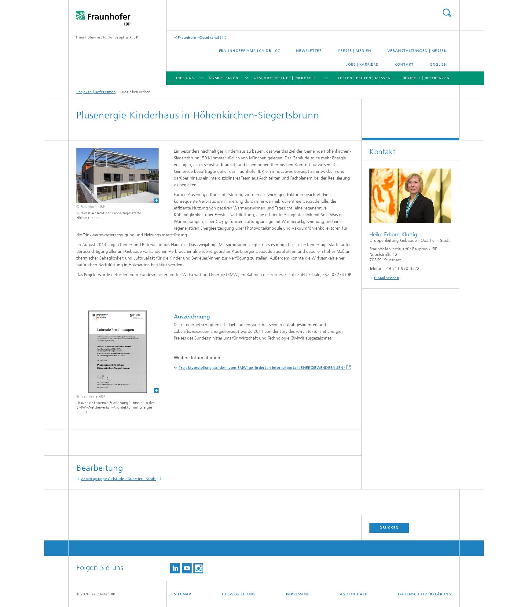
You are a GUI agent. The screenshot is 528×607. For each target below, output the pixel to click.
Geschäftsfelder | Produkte (285, 78)
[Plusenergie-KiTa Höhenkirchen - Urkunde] (114, 352)
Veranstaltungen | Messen (417, 51)
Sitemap (182, 594)
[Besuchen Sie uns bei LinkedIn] (175, 568)
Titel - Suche (447, 13)
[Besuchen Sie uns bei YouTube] (187, 568)
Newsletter (309, 51)
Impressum (297, 594)
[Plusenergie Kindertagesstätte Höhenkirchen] (114, 175)
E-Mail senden (386, 278)
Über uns (184, 78)
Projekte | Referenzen (426, 78)
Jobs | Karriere (362, 64)
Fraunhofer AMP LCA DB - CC (249, 51)
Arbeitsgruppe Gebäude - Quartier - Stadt (118, 479)
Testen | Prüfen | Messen (364, 78)
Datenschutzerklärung (425, 594)
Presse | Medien (355, 51)
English (438, 64)
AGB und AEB (354, 594)
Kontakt (404, 64)
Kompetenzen (224, 78)
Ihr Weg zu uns (238, 594)
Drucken (389, 527)
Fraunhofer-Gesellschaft (199, 37)
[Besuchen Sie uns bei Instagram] (198, 568)
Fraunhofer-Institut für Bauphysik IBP (107, 37)
